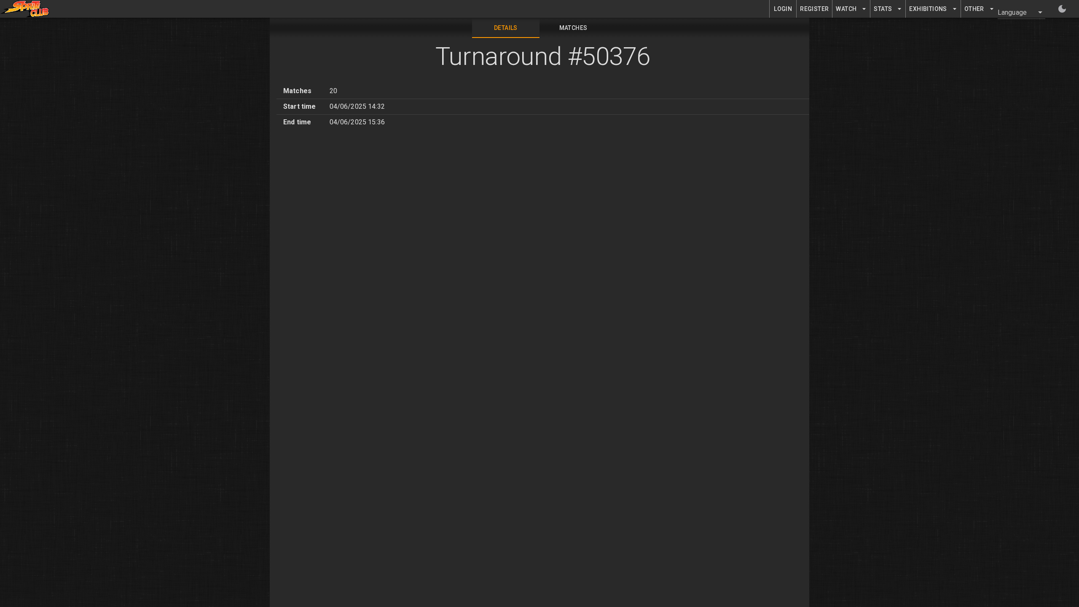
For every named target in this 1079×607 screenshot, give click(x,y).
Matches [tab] (573, 27)
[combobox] (1016, 12)
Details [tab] (506, 27)
